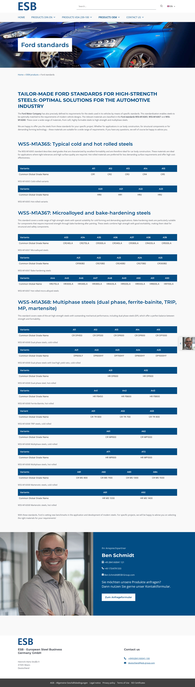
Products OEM (108, 17)
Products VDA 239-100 (75, 17)
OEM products (32, 74)
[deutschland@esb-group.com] (139, 662)
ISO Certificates (138, 682)
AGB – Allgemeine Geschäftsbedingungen (69, 682)
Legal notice (95, 682)
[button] (174, 6)
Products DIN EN (41, 17)
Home (21, 17)
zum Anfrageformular (118, 597)
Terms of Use (123, 682)
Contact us (133, 17)
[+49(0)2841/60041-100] (137, 658)
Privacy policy (109, 682)
